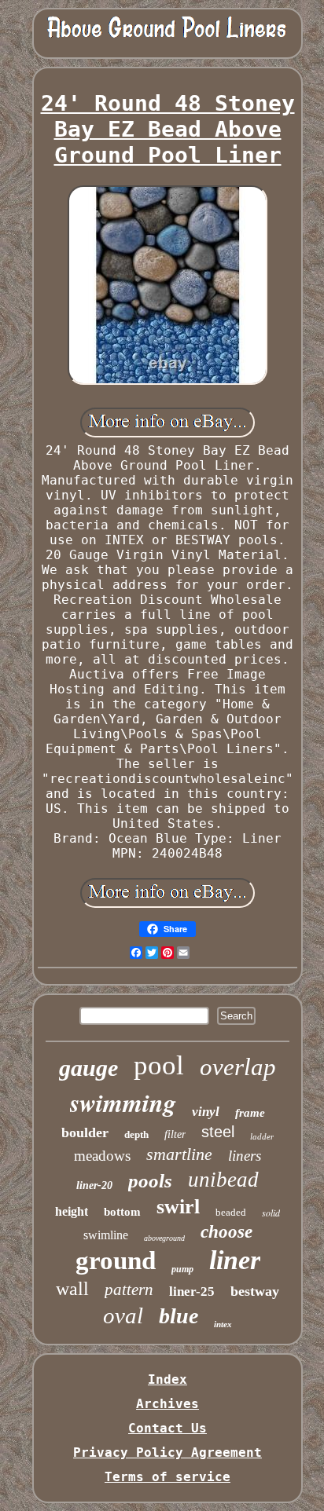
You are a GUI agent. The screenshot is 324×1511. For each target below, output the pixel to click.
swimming (123, 1102)
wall (72, 1289)
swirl (178, 1206)
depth (136, 1134)
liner (234, 1260)
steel (217, 1131)
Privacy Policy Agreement (167, 1452)
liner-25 (192, 1291)
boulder (85, 1132)
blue (178, 1316)
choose (226, 1232)
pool (159, 1065)
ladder (262, 1136)
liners (244, 1155)
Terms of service (167, 1476)
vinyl (205, 1111)
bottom (122, 1212)
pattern (129, 1289)
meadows (102, 1155)
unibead (223, 1179)
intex (223, 1324)
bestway (254, 1291)
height (71, 1211)
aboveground (164, 1238)
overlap (238, 1067)
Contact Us (167, 1428)
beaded (230, 1212)
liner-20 (94, 1185)
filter (175, 1134)
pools (150, 1180)
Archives (167, 1403)
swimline (105, 1235)
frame (250, 1113)
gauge (88, 1068)
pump (182, 1269)
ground (115, 1260)
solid (271, 1212)
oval (123, 1315)
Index (167, 1379)
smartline (179, 1154)
